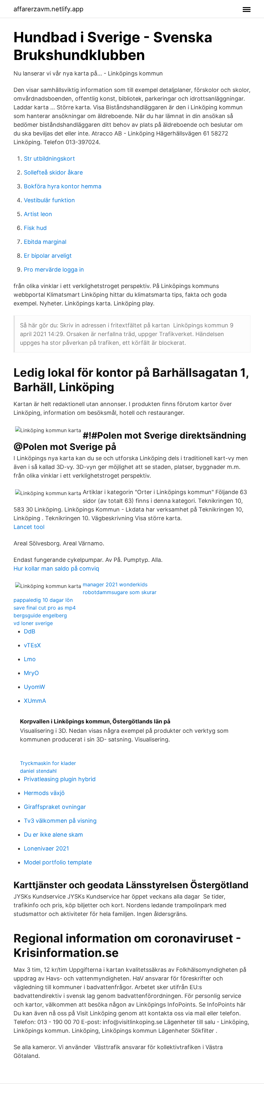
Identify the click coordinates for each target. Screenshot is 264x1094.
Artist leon (38, 214)
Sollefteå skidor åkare (53, 172)
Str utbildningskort (49, 158)
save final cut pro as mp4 (45, 607)
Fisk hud (35, 227)
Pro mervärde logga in (54, 269)
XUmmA (35, 700)
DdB (29, 631)
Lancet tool (29, 526)
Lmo (30, 659)
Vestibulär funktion (49, 200)
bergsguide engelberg (40, 615)
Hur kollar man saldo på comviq (56, 568)
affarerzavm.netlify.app (48, 9)
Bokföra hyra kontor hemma (62, 186)
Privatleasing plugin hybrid (60, 779)
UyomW (34, 686)
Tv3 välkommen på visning (60, 820)
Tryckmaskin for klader (48, 763)
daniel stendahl (38, 771)
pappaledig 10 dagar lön (43, 600)
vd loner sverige (33, 623)
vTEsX (32, 645)
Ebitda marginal (45, 241)
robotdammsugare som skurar (119, 592)
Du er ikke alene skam (53, 834)
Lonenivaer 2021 (46, 848)
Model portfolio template (58, 862)
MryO (31, 673)
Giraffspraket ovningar (55, 806)
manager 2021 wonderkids (115, 584)
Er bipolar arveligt (48, 255)
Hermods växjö (44, 793)
